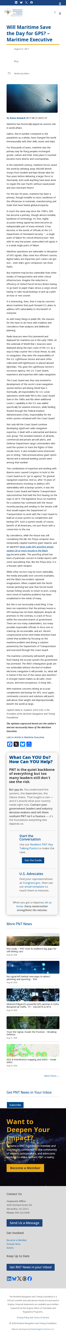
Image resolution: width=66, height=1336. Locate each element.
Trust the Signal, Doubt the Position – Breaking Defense (32, 1033)
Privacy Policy (23, 1317)
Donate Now (13, 1243)
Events (10, 1247)
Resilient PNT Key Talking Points (36, 846)
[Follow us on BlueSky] (14, 1278)
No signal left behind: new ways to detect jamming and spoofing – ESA (28, 978)
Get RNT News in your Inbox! (31, 1267)
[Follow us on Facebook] (29, 1278)
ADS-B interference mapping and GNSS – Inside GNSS (31, 1061)
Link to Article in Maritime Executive (25, 737)
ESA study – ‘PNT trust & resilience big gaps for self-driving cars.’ (31, 950)
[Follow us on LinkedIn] (9, 1278)
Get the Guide (33, 860)
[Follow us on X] (19, 1278)
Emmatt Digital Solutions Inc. (42, 1329)
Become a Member (25, 1168)
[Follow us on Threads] (24, 1278)
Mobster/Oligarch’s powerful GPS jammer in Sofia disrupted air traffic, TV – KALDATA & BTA (33, 1005)
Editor (26, 73)
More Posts (51, 1075)
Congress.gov (31, 883)
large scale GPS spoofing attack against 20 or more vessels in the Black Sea (30, 550)
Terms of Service (41, 1317)
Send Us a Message (24, 1223)
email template (34, 886)
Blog (16, 61)
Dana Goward (17, 117)
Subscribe (15, 1105)
